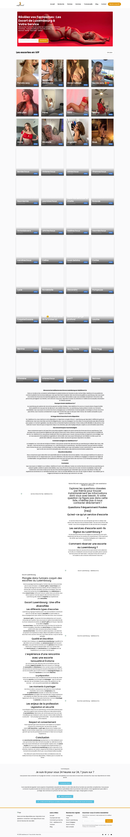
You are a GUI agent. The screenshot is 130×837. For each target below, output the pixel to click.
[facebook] (103, 834)
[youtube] (111, 834)
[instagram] (108, 834)
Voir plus (109, 52)
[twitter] (105, 834)
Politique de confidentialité (88, 826)
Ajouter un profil (114, 4)
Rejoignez (109, 821)
